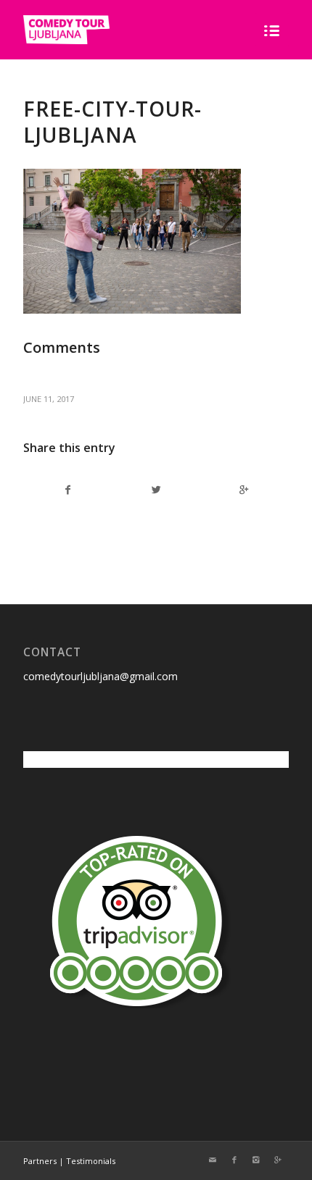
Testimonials (90, 1160)
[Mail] (212, 1160)
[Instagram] (256, 1160)
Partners (40, 1160)
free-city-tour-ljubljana (112, 121)
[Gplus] (278, 1160)
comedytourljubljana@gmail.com (100, 676)
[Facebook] (234, 1160)
